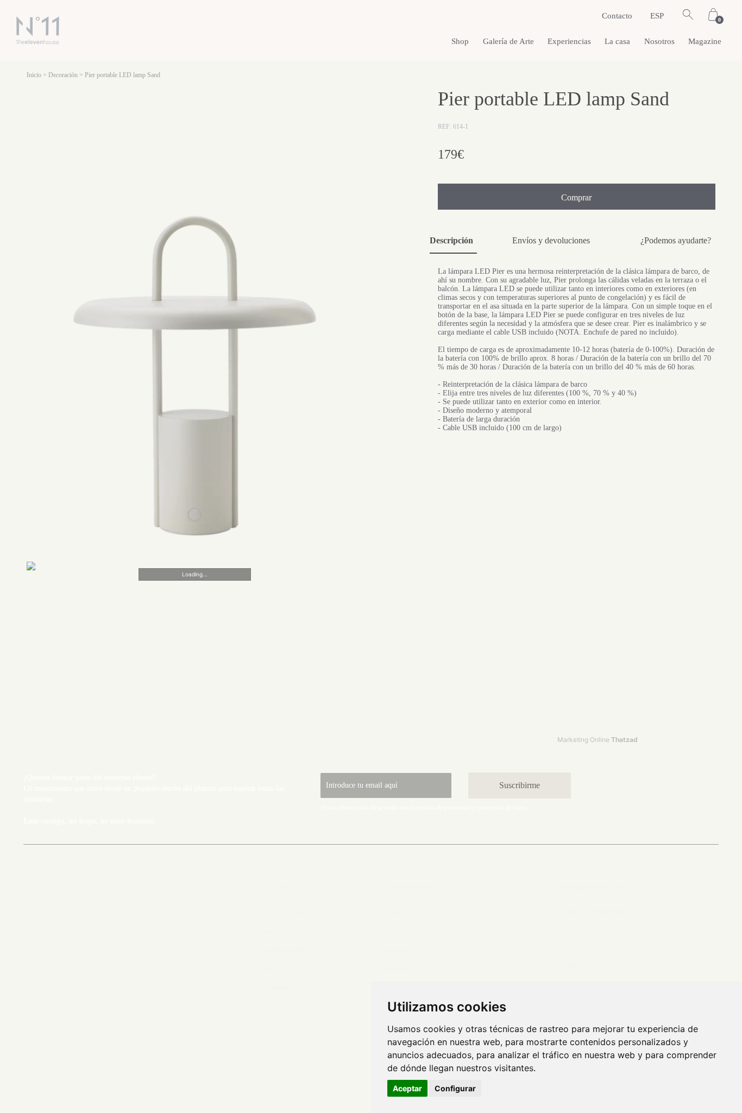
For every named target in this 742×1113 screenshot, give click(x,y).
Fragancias (395, 969)
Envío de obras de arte (591, 931)
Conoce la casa (283, 912)
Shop (460, 41)
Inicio (34, 75)
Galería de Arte (508, 41)
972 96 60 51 (57, 1010)
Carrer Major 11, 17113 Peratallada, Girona (85, 964)
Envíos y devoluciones (591, 912)
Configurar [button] (455, 1088)
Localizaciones (283, 950)
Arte (267, 969)
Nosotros (659, 41)
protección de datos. (503, 808)
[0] (713, 15)
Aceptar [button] (407, 1088)
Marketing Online (597, 739)
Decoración (63, 75)
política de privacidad (444, 808)
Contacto (617, 15)
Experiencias (569, 41)
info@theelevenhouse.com (93, 1035)
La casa (617, 41)
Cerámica (393, 950)
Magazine (704, 41)
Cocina (389, 931)
